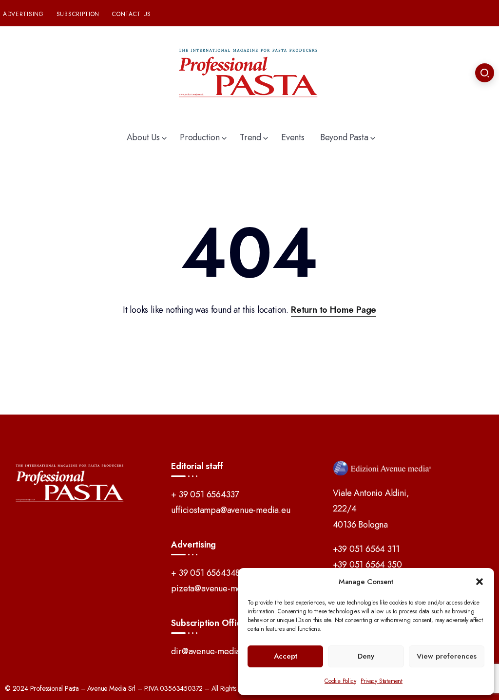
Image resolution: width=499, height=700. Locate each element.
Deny (366, 656)
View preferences (447, 656)
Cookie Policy (340, 681)
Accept (285, 656)
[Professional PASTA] (249, 72)
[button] (479, 581)
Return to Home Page (333, 309)
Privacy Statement (382, 681)
